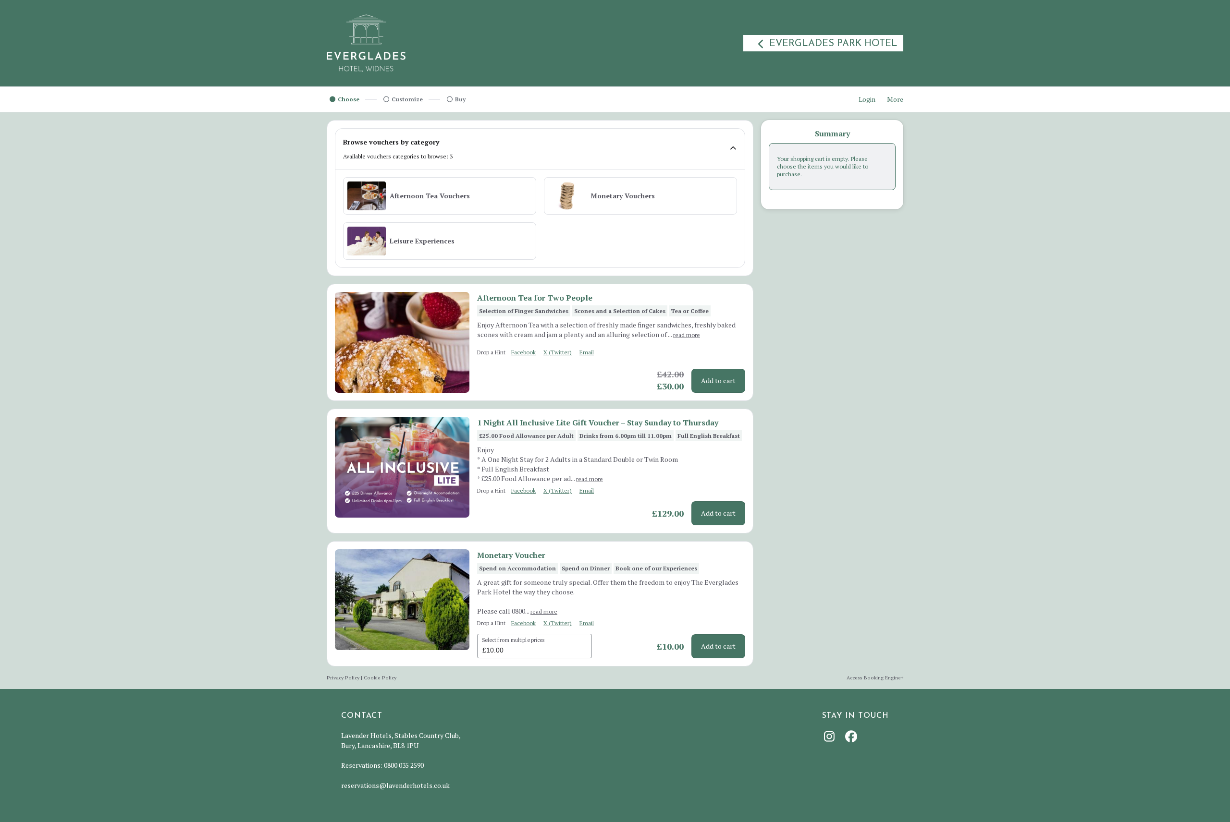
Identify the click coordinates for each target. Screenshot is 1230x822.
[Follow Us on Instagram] (830, 736)
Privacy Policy (343, 677)
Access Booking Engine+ (875, 677)
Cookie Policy (380, 677)
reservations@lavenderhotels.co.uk (395, 785)
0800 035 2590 (404, 765)
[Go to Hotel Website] (366, 43)
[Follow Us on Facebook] (852, 736)
